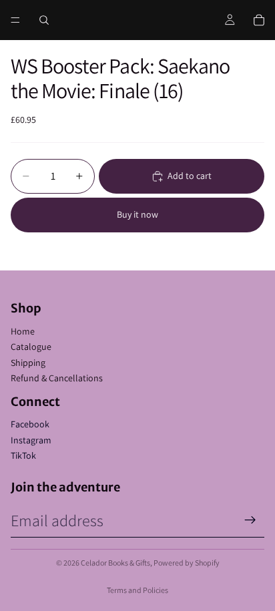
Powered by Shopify (187, 563)
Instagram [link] (31, 440)
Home (23, 331)
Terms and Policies (137, 590)
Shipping (28, 363)
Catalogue (31, 347)
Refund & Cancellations (57, 378)
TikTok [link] (23, 455)
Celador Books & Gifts (115, 563)
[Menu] (15, 20)
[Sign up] (250, 520)
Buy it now (137, 214)
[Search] (44, 20)
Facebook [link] (30, 424)
